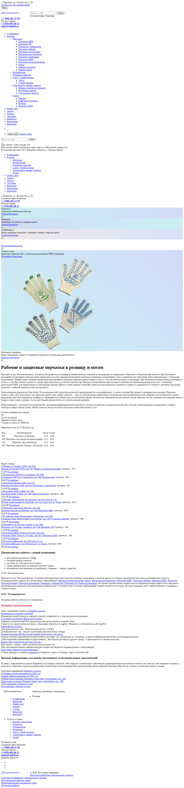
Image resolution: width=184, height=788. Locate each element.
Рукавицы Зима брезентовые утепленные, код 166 (25, 519)
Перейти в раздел (36, 611)
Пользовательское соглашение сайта (19, 783)
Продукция (6, 246)
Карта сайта (20, 134)
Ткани (16, 95)
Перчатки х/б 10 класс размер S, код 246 (20, 527)
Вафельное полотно (28, 101)
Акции (10, 111)
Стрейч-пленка (25, 83)
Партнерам (12, 121)
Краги (21, 64)
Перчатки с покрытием (29, 46)
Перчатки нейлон (27, 49)
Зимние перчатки (27, 67)
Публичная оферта (10, 785)
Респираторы (19, 72)
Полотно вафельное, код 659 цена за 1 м (20, 544)
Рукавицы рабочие (22, 75)
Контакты (12, 124)
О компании (13, 33)
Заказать (5, 357)
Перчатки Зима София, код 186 (16, 494)
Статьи (16, 709)
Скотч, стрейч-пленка (23, 77)
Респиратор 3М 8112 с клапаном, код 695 (21, 477)
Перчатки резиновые (28, 57)
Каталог (11, 36)
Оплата (10, 114)
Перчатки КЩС (26, 59)
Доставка (11, 116)
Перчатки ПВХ (25, 41)
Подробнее (6, 256)
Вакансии (12, 119)
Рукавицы (18, 729)
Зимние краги (25, 70)
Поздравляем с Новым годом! (15, 686)
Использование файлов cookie (16, 780)
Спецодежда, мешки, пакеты (27, 85)
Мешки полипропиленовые (32, 88)
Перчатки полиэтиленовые (31, 62)
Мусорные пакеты (27, 90)
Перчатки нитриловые (29, 52)
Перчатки (17, 39)
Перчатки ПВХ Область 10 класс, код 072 (21, 535)
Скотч (21, 80)
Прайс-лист (12, 108)
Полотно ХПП (25, 106)
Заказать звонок (9, 29)
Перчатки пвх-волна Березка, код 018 (19, 510)
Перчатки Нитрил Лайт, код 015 (17, 485)
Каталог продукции (22, 722)
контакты (33, 652)
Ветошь (22, 103)
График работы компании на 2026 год (19, 676)
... (8, 129)
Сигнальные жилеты (28, 93)
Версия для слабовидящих (15, 5)
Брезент (22, 98)
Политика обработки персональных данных (51, 775)
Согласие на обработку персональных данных (23, 778)
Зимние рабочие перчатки (71, 580)
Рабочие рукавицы (88, 583)
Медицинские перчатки (30, 54)
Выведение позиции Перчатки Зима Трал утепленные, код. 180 (32, 681)
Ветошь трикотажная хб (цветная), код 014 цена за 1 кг (28, 502)
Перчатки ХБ (24, 44)
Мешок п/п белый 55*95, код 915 (17, 469)
